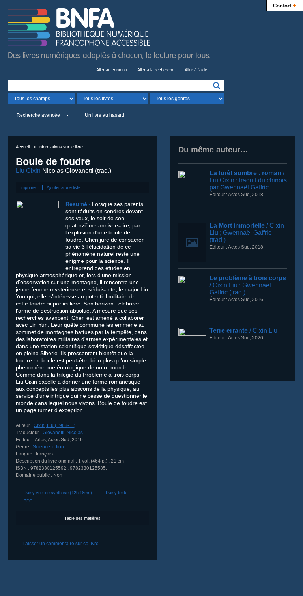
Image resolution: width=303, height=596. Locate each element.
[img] (216, 85)
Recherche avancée (38, 115)
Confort (284, 5)
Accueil (23, 146)
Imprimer (28, 187)
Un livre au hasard (104, 115)
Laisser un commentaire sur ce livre (60, 543)
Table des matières (82, 518)
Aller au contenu (111, 69)
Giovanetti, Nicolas (63, 432)
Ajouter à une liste (63, 187)
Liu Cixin (28, 170)
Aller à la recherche (155, 69)
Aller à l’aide (196, 69)
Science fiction (48, 447)
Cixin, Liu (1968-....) (54, 425)
